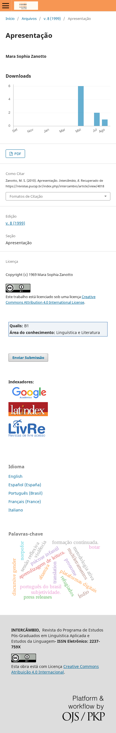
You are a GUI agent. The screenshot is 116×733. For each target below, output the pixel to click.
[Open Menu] (5, 5)
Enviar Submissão (28, 357)
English (15, 476)
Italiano (15, 510)
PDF (17, 153)
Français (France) (24, 501)
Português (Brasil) (25, 493)
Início (10, 18)
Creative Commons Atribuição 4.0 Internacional (55, 669)
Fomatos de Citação (26, 196)
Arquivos (29, 18)
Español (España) (24, 484)
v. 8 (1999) (52, 18)
